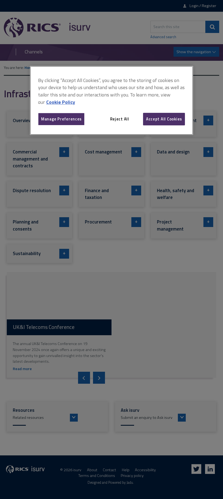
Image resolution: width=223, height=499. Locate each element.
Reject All (119, 119)
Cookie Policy (60, 102)
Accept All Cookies (164, 119)
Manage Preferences (61, 119)
